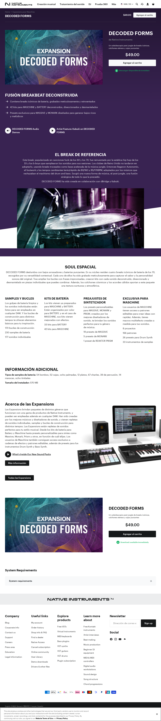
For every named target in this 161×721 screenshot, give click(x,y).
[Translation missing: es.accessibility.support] (142, 4)
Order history (37, 628)
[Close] (157, 714)
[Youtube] (120, 639)
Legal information (13, 657)
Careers (8, 642)
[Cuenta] (147, 4)
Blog (7, 623)
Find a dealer (37, 637)
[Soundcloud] (124, 639)
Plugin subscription (66, 661)
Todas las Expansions (19, 478)
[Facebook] (111, 639)
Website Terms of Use (44, 718)
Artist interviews (91, 635)
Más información (17, 463)
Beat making (89, 640)
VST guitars (62, 651)
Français (33, 706)
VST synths (62, 646)
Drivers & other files (40, 667)
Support (9, 637)
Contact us (10, 632)
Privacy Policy (62, 718)
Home (7, 12)
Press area (10, 647)
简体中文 (27, 706)
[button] (25, 130)
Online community (40, 652)
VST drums (62, 656)
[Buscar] (137, 4)
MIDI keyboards (64, 636)
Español (40, 706)
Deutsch (20, 706)
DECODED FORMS (18, 15)
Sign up (148, 623)
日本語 (13, 706)
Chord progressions (93, 684)
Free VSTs (62, 627)
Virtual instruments (66, 631)
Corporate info (12, 628)
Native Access (38, 642)
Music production (92, 645)
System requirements (20, 581)
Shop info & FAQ (39, 632)
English (7, 706)
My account (36, 623)
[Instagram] (115, 639)
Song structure (91, 679)
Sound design (90, 674)
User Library (37, 657)
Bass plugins (63, 641)
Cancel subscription (40, 647)
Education (10, 652)
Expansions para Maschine (24, 12)
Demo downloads (39, 662)
